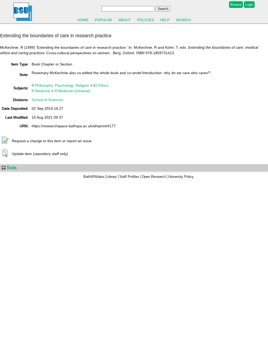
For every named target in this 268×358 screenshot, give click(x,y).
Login (249, 5)
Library (112, 177)
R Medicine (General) (72, 91)
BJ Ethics (100, 85)
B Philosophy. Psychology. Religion (60, 85)
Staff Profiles (129, 177)
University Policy (181, 177)
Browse (236, 5)
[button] (5, 140)
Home (82, 20)
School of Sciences (47, 100)
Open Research (153, 177)
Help (165, 20)
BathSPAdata (93, 177)
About (124, 20)
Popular (103, 20)
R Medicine (41, 91)
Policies (145, 20)
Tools (10, 167)
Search (183, 20)
